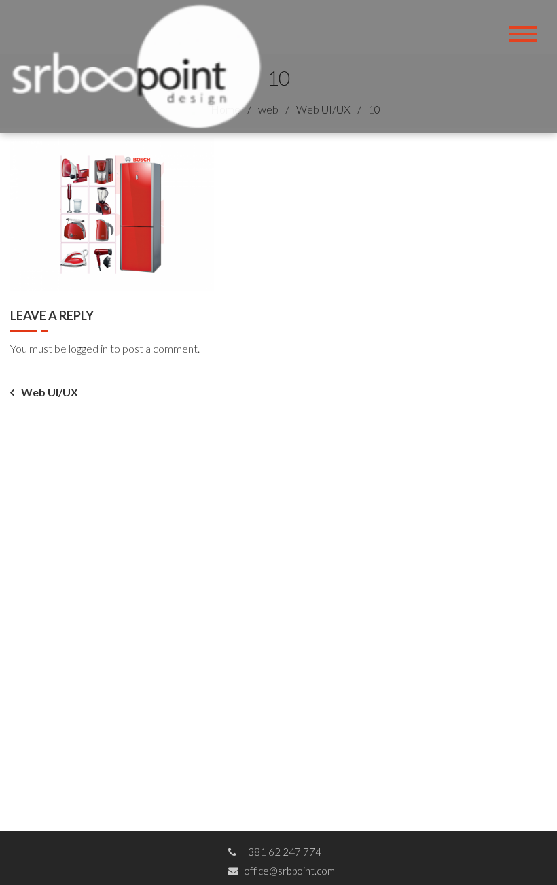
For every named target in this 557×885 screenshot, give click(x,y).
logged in (88, 348)
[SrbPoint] (141, 64)
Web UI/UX (49, 391)
